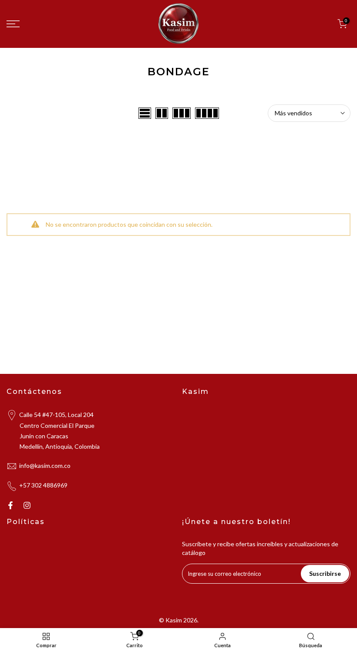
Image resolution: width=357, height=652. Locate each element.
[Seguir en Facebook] (10, 505)
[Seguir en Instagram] (27, 505)
